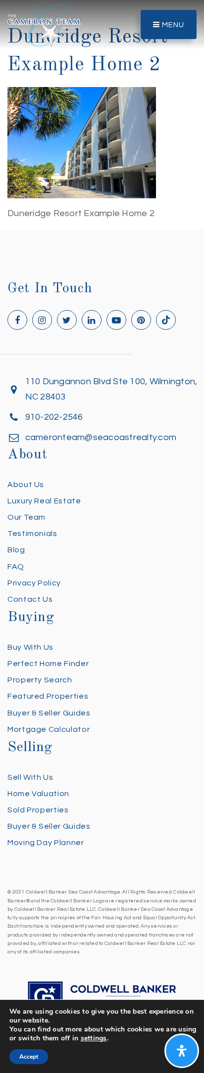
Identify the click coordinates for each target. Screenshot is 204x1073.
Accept (28, 1057)
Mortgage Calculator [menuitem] (48, 729)
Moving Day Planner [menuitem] (45, 843)
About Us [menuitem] (25, 485)
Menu (172, 25)
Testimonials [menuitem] (32, 533)
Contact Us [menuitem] (29, 599)
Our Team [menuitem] (26, 517)
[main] (102, 111)
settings (94, 1038)
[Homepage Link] (44, 24)
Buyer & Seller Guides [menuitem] (48, 713)
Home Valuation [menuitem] (38, 794)
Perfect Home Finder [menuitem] (48, 664)
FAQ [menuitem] (15, 567)
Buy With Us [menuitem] (30, 647)
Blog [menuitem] (16, 550)
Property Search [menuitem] (39, 680)
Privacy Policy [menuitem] (34, 583)
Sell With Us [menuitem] (30, 777)
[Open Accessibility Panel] (181, 1050)
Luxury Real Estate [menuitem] (44, 501)
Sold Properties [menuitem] (38, 810)
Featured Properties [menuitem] (47, 696)
